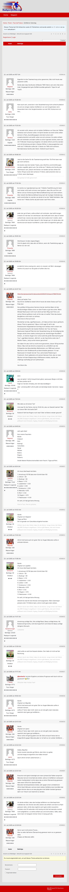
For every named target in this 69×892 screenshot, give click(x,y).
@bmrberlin (21, 676)
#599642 (62, 154)
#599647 (62, 289)
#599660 (62, 745)
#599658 (62, 696)
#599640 (62, 100)
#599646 (62, 261)
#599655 (62, 616)
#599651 (62, 466)
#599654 (62, 558)
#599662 (62, 797)
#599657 (62, 672)
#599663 (62, 825)
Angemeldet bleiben (11, 872)
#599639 (62, 74)
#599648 (62, 371)
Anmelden (58, 876)
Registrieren (7, 37)
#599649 (62, 399)
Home (6, 15)
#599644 (62, 208)
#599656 (62, 646)
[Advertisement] (34, 59)
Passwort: (7, 869)
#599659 (62, 721)
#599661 (62, 771)
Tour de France (18, 23)
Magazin (14, 15)
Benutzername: (9, 865)
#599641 (62, 125)
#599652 (62, 510)
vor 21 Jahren (55, 27)
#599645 (62, 236)
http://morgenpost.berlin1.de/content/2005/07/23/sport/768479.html (39, 294)
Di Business (60, 888)
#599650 (62, 426)
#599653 (62, 535)
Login (14, 37)
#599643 (62, 183)
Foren (10, 23)
